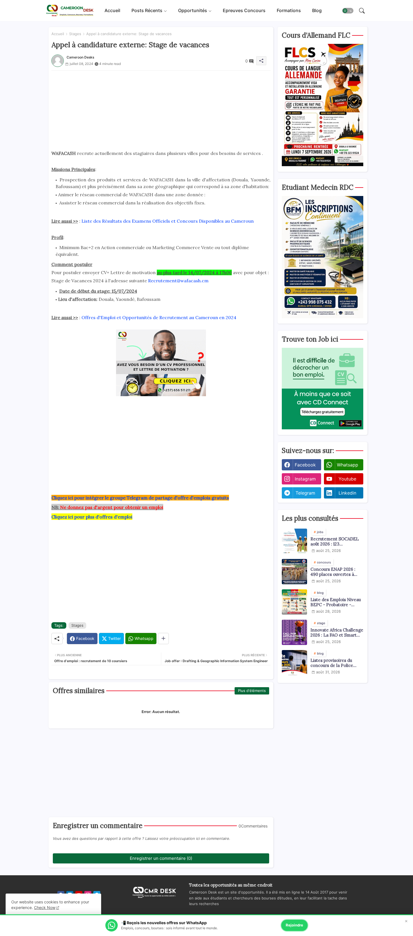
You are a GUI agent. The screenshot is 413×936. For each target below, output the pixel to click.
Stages (75, 33)
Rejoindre (294, 925)
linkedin (347, 493)
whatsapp (347, 465)
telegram (305, 493)
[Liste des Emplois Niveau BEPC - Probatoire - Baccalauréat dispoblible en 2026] (294, 602)
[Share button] (163, 638)
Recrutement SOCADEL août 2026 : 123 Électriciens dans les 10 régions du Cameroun (334, 541)
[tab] (112, 10)
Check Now (44, 907)
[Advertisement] (161, 110)
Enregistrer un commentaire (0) (161, 858)
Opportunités (192, 10)
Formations (289, 10)
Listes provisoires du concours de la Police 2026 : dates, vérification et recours (334, 663)
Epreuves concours (244, 10)
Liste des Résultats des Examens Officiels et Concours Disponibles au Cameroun (167, 221)
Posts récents (146, 10)
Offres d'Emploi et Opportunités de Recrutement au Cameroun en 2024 (158, 317)
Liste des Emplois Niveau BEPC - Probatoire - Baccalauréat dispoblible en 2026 (335, 602)
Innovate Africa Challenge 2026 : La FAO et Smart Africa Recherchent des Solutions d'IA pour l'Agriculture (336, 633)
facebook (305, 465)
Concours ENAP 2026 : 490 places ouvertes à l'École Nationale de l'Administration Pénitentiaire (332, 572)
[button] (347, 10)
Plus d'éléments (252, 690)
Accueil (112, 10)
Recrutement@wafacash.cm (178, 280)
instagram (305, 479)
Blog (317, 10)
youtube (347, 479)
